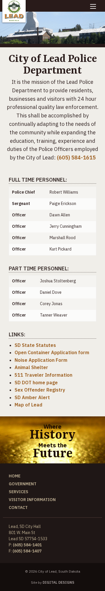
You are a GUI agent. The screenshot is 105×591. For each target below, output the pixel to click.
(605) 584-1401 (27, 544)
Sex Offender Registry (40, 390)
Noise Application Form (41, 360)
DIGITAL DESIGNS (58, 582)
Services (18, 491)
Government (22, 483)
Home (14, 476)
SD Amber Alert (32, 397)
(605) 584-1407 (27, 551)
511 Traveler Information (43, 375)
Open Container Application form (52, 352)
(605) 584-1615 (76, 157)
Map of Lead (28, 405)
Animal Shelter (31, 367)
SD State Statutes (35, 345)
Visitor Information (32, 499)
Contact (18, 507)
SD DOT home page (36, 382)
